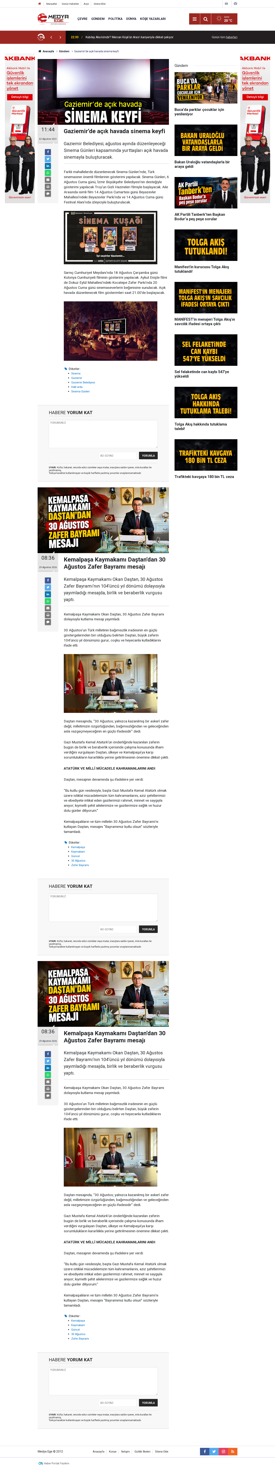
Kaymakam (78, 851)
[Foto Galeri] (235, 3)
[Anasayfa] (40, 3)
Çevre (82, 19)
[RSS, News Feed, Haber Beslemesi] (232, 1451)
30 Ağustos (78, 860)
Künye (113, 1451)
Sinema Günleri (80, 391)
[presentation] (51, 37)
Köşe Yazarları (153, 19)
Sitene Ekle (100, 3)
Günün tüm (224, 37)
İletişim (125, 1451)
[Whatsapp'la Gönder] (48, 173)
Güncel (75, 856)
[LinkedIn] (48, 166)
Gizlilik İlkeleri (142, 1451)
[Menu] (194, 19)
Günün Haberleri (70, 3)
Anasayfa (98, 1451)
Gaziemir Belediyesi (83, 382)
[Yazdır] (48, 187)
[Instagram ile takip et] (223, 1451)
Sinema (75, 373)
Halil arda (76, 387)
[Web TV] (226, 3)
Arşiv (86, 3)
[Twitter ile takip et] (214, 1451)
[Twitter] (48, 159)
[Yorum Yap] (48, 194)
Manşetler (51, 3)
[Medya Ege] (54, 18)
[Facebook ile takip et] (204, 1451)
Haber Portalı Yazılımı (56, 1463)
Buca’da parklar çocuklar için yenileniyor (111, 37)
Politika (115, 19)
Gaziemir (76, 378)
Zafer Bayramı (80, 865)
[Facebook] (48, 152)
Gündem (98, 19)
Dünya (131, 19)
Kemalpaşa (78, 847)
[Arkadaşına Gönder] (48, 180)
